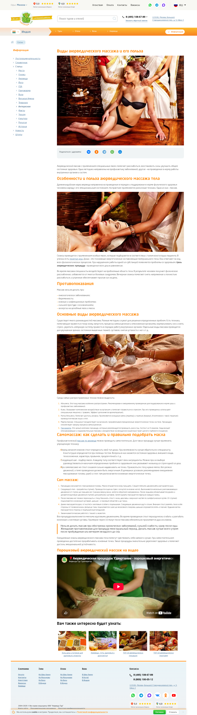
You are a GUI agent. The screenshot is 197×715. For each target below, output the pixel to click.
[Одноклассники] (96, 152)
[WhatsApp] (112, 152)
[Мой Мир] (120, 152)
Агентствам (23, 680)
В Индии (63, 683)
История (22, 126)
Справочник (21, 62)
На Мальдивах (66, 678)
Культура (22, 118)
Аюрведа (113, 31)
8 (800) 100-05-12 (143, 679)
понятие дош (76, 259)
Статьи (18, 66)
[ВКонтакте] (88, 152)
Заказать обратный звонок (136, 21)
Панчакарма (24, 90)
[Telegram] (104, 152)
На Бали (42, 680)
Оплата (110, 5)
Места (21, 70)
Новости (19, 130)
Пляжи (21, 74)
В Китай (85, 678)
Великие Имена (26, 98)
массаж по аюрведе (86, 441)
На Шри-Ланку (44, 675)
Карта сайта (23, 708)
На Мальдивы (44, 678)
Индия (26, 31)
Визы (94, 31)
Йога (20, 82)
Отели (77, 31)
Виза (20, 94)
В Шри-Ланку (87, 675)
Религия (22, 122)
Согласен (159, 712)
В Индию (42, 683)
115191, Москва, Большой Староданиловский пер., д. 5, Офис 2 (168, 18)
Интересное (24, 106)
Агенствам (97, 5)
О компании (23, 669)
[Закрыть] (183, 712)
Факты (21, 110)
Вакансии (135, 5)
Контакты (122, 5)
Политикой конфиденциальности (92, 712)
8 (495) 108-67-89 (143, 675)
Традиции (23, 102)
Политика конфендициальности (71, 708)
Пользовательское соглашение (43, 708)
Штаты (18, 134)
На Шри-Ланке (66, 675)
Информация (177, 32)
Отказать (173, 712)
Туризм (21, 114)
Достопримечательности (27, 58)
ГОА (20, 86)
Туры (60, 31)
